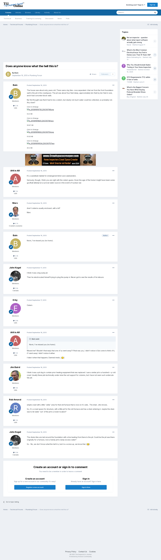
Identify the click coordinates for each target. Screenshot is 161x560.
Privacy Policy (70, 552)
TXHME (129, 82)
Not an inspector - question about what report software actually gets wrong (137, 40)
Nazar (129, 45)
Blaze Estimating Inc (134, 57)
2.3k (16, 106)
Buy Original (131, 97)
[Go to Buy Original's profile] (124, 88)
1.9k (16, 388)
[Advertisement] (46, 45)
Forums (8, 12)
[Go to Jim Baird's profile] (15, 375)
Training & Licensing (33, 18)
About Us (57, 12)
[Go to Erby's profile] (15, 308)
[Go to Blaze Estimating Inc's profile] (124, 51)
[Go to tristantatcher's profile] (124, 66)
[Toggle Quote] (30, 339)
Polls (67, 18)
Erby (15, 300)
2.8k (16, 320)
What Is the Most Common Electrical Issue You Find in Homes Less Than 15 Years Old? (139, 52)
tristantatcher (132, 70)
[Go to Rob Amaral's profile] (15, 408)
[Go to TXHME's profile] (124, 78)
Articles (18, 12)
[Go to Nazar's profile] (124, 39)
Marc (15, 203)
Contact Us (82, 552)
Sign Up (152, 5)
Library (37, 12)
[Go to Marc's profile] (15, 211)
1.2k (16, 191)
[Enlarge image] (62, 358)
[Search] (155, 12)
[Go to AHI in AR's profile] (15, 179)
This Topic (145, 12)
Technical (7, 18)
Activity (47, 12)
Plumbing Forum (36, 75)
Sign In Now (86, 487)
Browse (28, 12)
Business (18, 18)
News (60, 18)
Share (93, 74)
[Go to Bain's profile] (8, 74)
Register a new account (34, 487)
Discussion (49, 18)
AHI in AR (15, 170)
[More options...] (113, 85)
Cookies (92, 552)
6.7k (16, 223)
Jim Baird (15, 367)
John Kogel (15, 267)
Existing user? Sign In (135, 5)
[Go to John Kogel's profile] (15, 276)
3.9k (16, 288)
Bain (16, 73)
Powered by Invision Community (80, 556)
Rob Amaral (15, 399)
